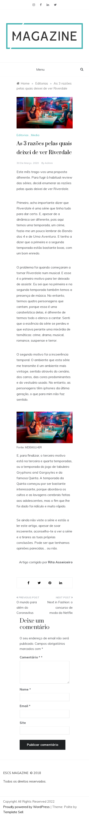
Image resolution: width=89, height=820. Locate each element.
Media (35, 135)
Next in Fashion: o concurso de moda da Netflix (60, 607)
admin (49, 162)
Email (25, 706)
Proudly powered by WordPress (27, 807)
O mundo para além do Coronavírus (27, 607)
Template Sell (13, 812)
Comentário (30, 657)
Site (23, 723)
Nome (25, 689)
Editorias (23, 135)
